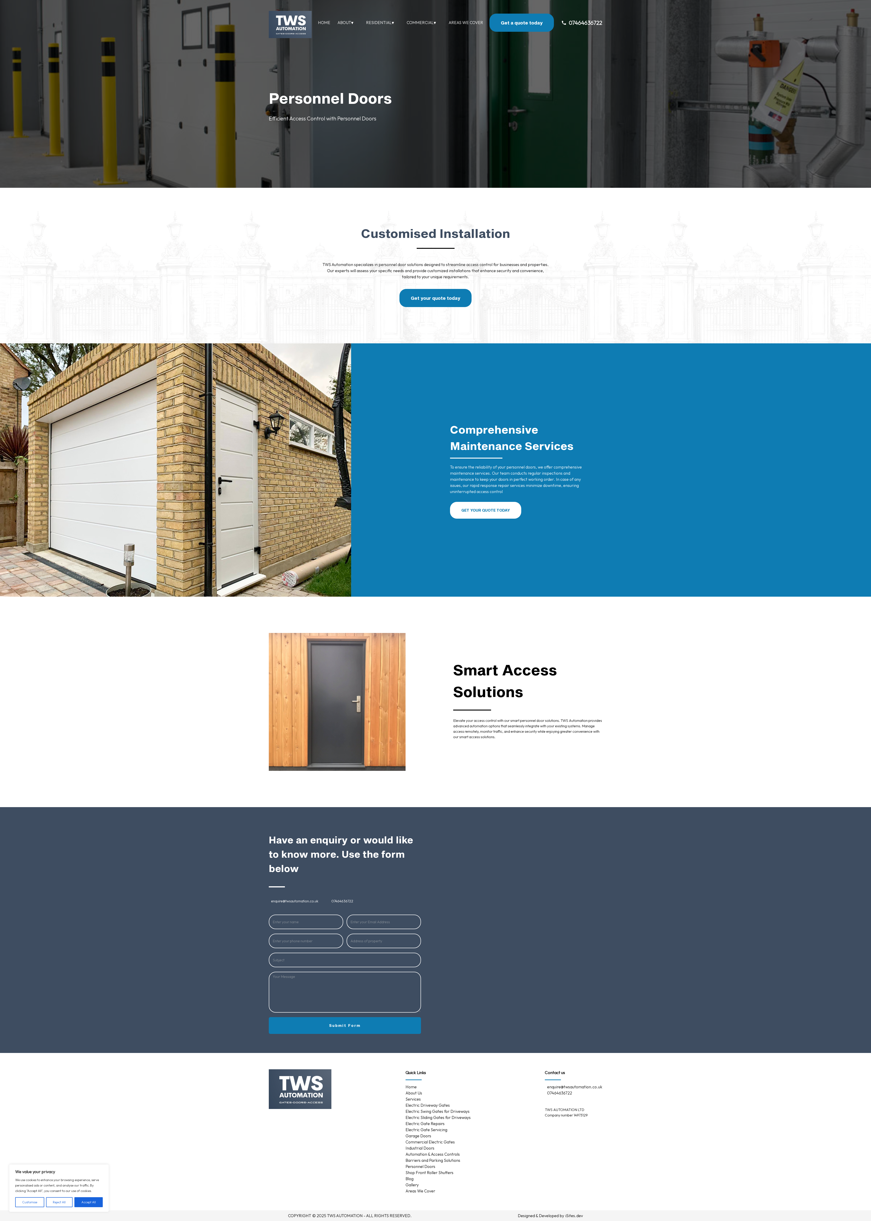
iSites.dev (574, 1215)
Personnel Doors (420, 1166)
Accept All (88, 1202)
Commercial (421, 22)
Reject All (59, 1202)
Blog (409, 1178)
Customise (29, 1202)
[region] (59, 1188)
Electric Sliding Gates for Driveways (438, 1117)
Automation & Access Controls (433, 1154)
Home (324, 22)
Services (413, 1099)
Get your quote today (435, 298)
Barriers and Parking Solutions (433, 1160)
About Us (414, 1093)
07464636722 (585, 22)
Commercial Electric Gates (430, 1142)
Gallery (412, 1184)
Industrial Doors (420, 1148)
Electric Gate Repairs (425, 1123)
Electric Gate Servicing (426, 1129)
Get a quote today (522, 22)
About (345, 22)
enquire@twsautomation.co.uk (294, 901)
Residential (380, 22)
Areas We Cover (466, 22)
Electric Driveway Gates (428, 1105)
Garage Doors (418, 1135)
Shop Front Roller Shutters (429, 1172)
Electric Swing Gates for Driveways (438, 1111)
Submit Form (345, 1025)
